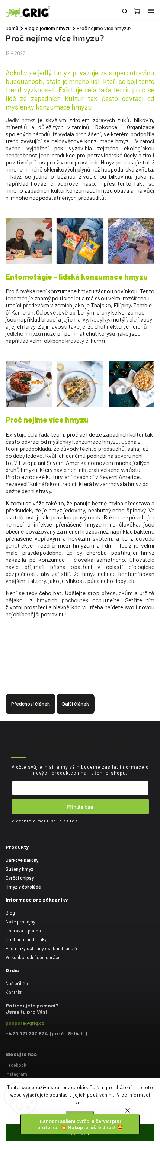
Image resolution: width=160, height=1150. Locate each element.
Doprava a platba (23, 931)
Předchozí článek (30, 703)
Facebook (16, 1065)
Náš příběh (17, 983)
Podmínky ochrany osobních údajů (41, 948)
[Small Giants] (80, 262)
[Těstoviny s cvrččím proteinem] (80, 405)
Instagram (16, 1074)
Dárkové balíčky (22, 860)
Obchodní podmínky (26, 939)
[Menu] (150, 11)
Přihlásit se (80, 807)
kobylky (99, 319)
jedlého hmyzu (23, 333)
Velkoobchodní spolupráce (33, 957)
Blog (10, 913)
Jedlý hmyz (20, 119)
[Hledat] (124, 11)
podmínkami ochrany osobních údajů (114, 820)
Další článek (75, 703)
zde (80, 1102)
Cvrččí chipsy (20, 878)
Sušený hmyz (19, 869)
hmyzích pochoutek (63, 599)
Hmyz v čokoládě (23, 887)
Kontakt (14, 992)
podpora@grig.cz (25, 1023)
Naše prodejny (20, 922)
